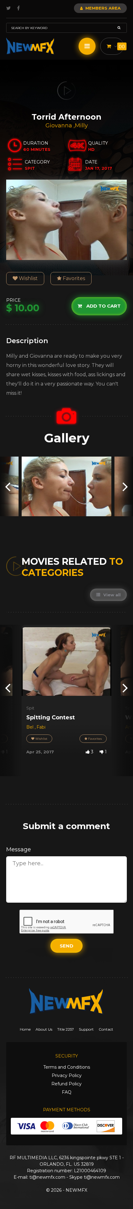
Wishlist (28, 278)
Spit (30, 707)
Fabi (40, 727)
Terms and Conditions (66, 1067)
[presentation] (7, 486)
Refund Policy (66, 1084)
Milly (81, 125)
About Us (44, 1029)
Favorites (73, 278)
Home (25, 1029)
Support (86, 1029)
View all (111, 594)
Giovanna (59, 125)
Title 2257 (65, 1029)
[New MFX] (30, 46)
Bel (30, 727)
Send (66, 946)
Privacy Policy (67, 1075)
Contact (106, 1029)
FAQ (66, 1092)
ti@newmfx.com (47, 1177)
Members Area (102, 8)
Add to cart (103, 306)
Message (18, 849)
